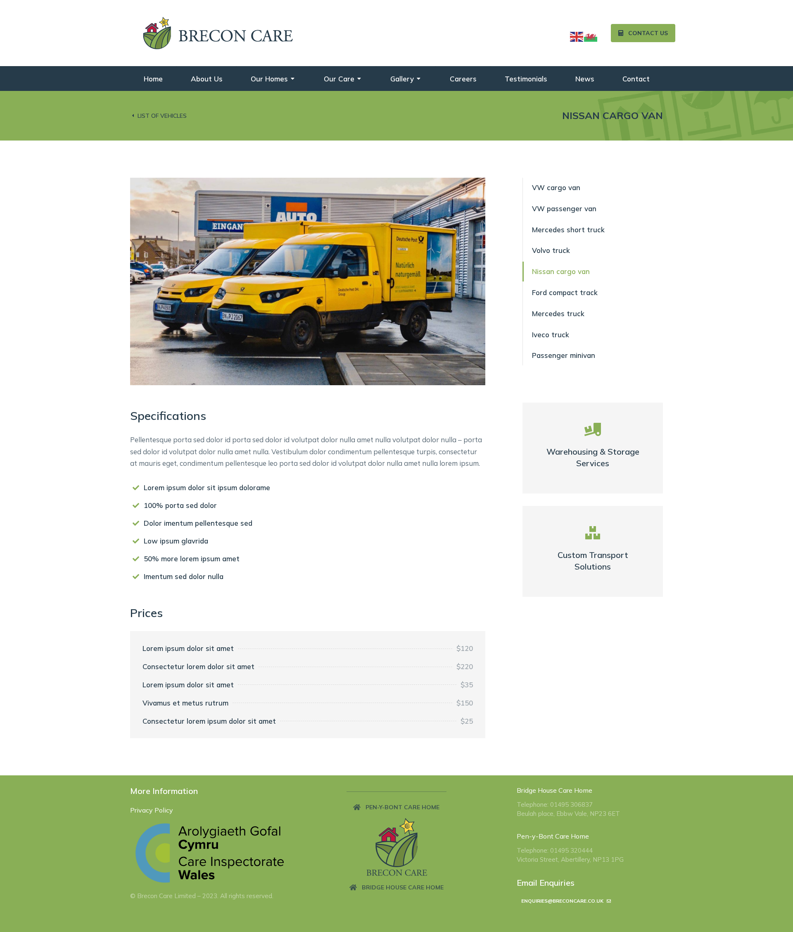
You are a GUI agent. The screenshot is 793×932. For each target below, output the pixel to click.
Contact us (648, 33)
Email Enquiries (546, 882)
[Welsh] (591, 35)
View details (593, 464)
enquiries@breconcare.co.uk (562, 901)
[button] (396, 807)
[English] (577, 35)
